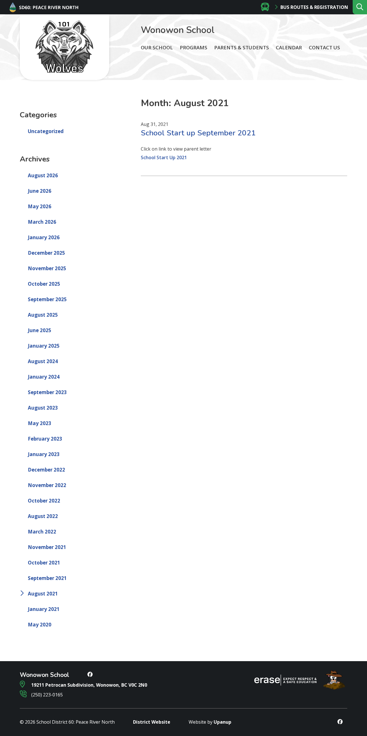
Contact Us (324, 47)
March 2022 (42, 531)
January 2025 (44, 345)
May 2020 (39, 624)
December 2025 (46, 253)
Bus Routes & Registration (314, 7)
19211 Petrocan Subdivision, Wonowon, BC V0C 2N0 (88, 685)
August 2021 (43, 593)
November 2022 (47, 485)
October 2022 (44, 500)
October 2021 (44, 562)
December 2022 (46, 469)
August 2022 (43, 516)
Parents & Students (241, 47)
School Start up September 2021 (198, 133)
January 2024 (44, 376)
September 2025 (47, 299)
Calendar (289, 47)
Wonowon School (177, 30)
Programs (193, 47)
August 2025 (43, 314)
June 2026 (39, 191)
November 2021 (47, 547)
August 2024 (43, 361)
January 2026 (44, 237)
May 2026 (39, 206)
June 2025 (39, 330)
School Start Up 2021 (164, 157)
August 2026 (43, 175)
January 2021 (44, 609)
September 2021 (47, 578)
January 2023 (44, 454)
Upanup (222, 722)
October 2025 (44, 284)
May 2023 (39, 423)
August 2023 (43, 407)
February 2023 (45, 438)
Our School (157, 47)
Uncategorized (46, 131)
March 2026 (42, 222)
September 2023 (47, 392)
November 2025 (47, 268)
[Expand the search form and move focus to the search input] (360, 7)
